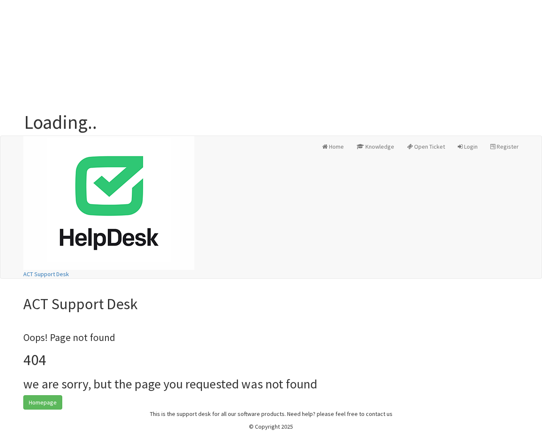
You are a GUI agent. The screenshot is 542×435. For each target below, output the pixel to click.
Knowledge (379, 146)
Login (470, 146)
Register (507, 146)
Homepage (43, 402)
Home (336, 146)
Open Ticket (429, 146)
